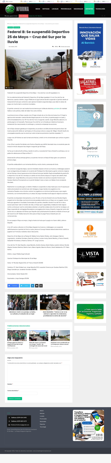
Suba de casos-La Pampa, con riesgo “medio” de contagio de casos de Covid (38, 344)
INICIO (38, 9)
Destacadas (17, 27)
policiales (57, 108)
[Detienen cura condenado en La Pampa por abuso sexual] (60, 335)
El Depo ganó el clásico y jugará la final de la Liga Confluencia (15, 344)
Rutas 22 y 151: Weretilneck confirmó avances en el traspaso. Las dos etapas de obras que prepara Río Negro (59, 16)
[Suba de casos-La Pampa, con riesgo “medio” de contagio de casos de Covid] (38, 335)
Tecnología (100, 9)
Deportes (89, 9)
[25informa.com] (17, 9)
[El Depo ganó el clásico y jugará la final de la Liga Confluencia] (17, 335)
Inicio (10, 23)
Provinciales (66, 9)
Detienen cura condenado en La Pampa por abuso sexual (60, 343)
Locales (55, 9)
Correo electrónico (13, 390)
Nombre (10, 384)
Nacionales (78, 9)
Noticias (45, 9)
